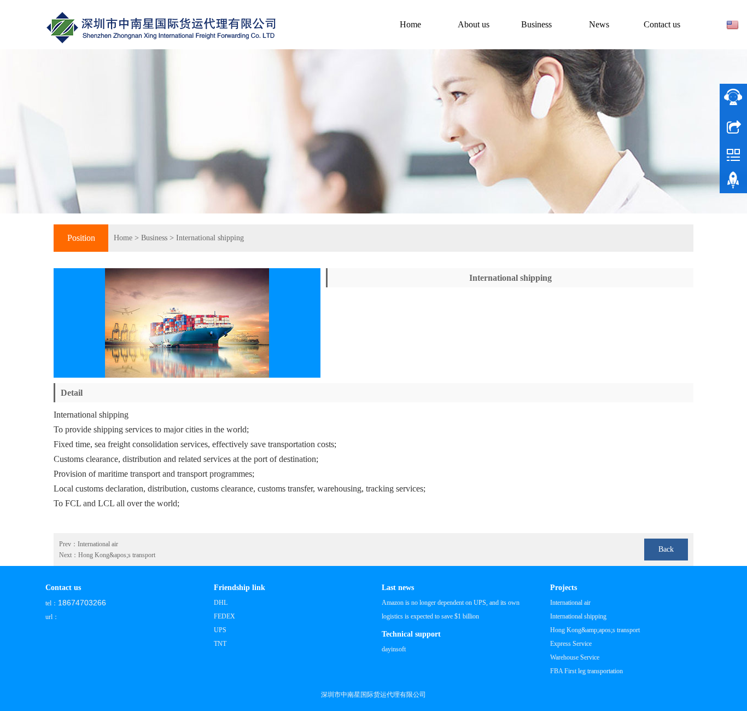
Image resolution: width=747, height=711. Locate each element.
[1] (373, 131)
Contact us (662, 24)
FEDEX (224, 616)
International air (98, 544)
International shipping (210, 238)
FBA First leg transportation (586, 671)
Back (666, 549)
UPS (220, 630)
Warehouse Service (574, 657)
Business (536, 24)
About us (473, 24)
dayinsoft (394, 649)
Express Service (571, 644)
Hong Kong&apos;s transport (116, 555)
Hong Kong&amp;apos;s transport (595, 630)
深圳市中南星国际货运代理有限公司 (373, 694)
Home (410, 24)
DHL (220, 602)
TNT (220, 644)
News (599, 24)
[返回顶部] (733, 182)
